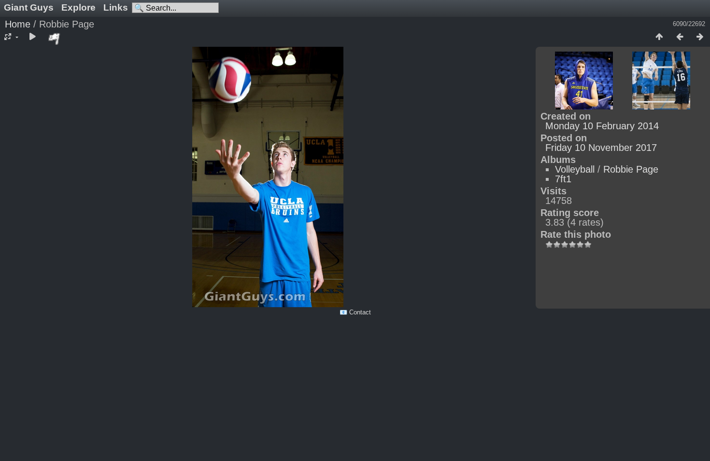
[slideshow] (32, 37)
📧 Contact (355, 312)
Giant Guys (29, 7)
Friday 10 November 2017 (601, 147)
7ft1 (563, 179)
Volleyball (575, 169)
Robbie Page (630, 169)
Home (17, 24)
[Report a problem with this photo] (54, 38)
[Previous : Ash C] (679, 37)
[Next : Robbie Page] (700, 37)
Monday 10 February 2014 (602, 126)
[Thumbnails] (659, 37)
